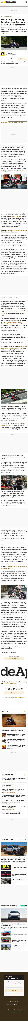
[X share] (9, 689)
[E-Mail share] (22, 689)
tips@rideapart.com (20, 697)
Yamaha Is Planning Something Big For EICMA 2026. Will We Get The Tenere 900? (13, 801)
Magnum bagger (16, 216)
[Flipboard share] (14, 689)
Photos (22, 5)
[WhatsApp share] (19, 689)
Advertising (14, 1004)
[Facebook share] (6, 689)
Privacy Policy (16, 993)
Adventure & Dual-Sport (10, 792)
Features (11, 5)
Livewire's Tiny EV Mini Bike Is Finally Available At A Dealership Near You (13, 779)
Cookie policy (10, 1009)
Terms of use (23, 1009)
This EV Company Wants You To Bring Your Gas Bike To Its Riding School (13, 807)
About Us (9, 1004)
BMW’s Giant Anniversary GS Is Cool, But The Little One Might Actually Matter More (13, 790)
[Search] (23, 2)
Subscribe (14, 990)
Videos (17, 5)
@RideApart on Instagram (10, 683)
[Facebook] (8, 1001)
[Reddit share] (16, 689)
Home (2, 16)
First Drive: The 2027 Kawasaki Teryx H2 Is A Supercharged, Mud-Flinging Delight (13, 812)
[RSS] (19, 1001)
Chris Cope (10, 53)
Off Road (8, 803)
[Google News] (13, 1001)
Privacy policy (4, 1009)
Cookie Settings (17, 1009)
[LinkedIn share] (11, 689)
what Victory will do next (13, 635)
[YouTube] (17, 1001)
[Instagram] (15, 1001)
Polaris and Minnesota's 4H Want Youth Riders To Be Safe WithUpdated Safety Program (13, 796)
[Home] (10, 2)
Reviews (6, 5)
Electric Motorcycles (10, 781)
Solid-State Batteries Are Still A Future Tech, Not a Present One (13, 784)
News (2, 5)
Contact (19, 1004)
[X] (11, 1001)
